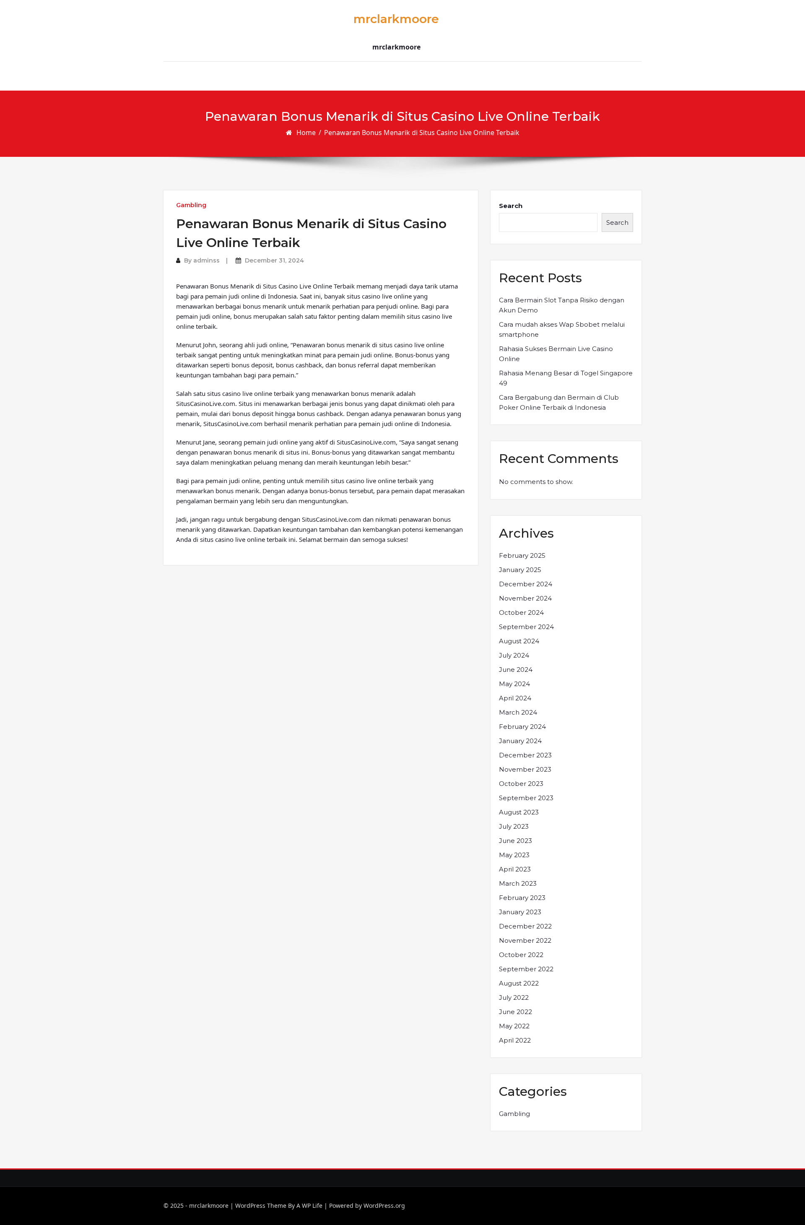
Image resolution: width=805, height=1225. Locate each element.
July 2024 (514, 655)
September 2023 (526, 798)
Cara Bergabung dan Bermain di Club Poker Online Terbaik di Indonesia (559, 402)
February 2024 (522, 727)
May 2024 (514, 684)
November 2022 (525, 940)
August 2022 (519, 983)
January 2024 (520, 741)
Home (306, 132)
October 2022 (521, 955)
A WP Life (309, 1205)
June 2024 (515, 670)
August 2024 (519, 641)
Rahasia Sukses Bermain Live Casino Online (556, 354)
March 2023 (518, 883)
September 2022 (526, 969)
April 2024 (515, 698)
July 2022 (514, 997)
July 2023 (514, 826)
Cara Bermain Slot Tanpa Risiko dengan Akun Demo (561, 305)
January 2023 (520, 912)
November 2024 (525, 598)
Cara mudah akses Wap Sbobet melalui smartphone (562, 329)
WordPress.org (384, 1205)
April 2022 (515, 1040)
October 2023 (521, 784)
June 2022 (515, 1012)
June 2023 (515, 841)
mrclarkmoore (396, 19)
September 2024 (526, 627)
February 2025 (522, 555)
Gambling (191, 205)
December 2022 (525, 926)
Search (510, 206)
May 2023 (514, 855)
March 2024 (518, 712)
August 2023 (519, 812)
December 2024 (525, 584)
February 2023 (522, 898)
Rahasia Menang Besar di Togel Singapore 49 (566, 378)
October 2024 (521, 612)
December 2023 (525, 755)
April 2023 (515, 869)
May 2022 (514, 1026)
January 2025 (520, 570)
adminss (206, 260)
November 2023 (525, 769)
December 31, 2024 (274, 260)
